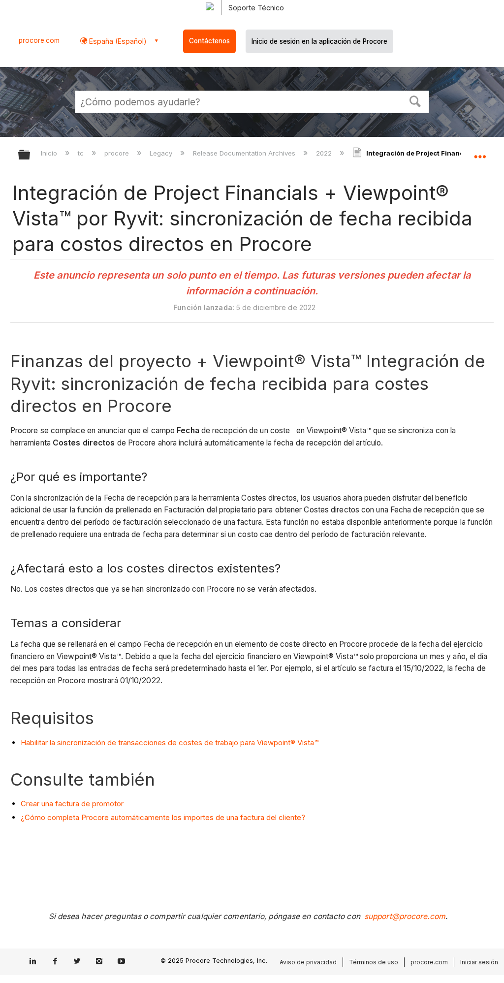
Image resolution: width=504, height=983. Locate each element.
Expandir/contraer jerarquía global (30, 155)
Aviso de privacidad (308, 962)
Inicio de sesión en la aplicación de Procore (319, 41)
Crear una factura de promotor (72, 803)
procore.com (39, 40)
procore (117, 153)
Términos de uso (373, 962)
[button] (415, 100)
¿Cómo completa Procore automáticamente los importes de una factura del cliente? (163, 817)
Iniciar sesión (479, 962)
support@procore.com (404, 916)
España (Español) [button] (117, 41)
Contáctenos (209, 41)
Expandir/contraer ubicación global (480, 152)
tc (82, 153)
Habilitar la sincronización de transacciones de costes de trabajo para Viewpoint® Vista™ (169, 742)
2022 (325, 153)
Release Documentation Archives (245, 153)
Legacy (162, 153)
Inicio (50, 153)
